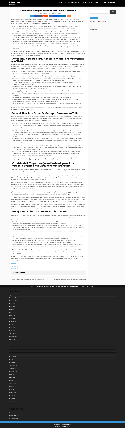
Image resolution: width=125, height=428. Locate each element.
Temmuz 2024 (13, 368)
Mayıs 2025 (12, 339)
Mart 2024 (12, 380)
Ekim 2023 (12, 395)
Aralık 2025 (12, 318)
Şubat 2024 (12, 383)
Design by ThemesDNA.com (62, 426)
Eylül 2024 (12, 363)
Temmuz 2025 (13, 333)
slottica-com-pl (13, 415)
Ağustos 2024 (13, 366)
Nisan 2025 (12, 342)
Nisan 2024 (12, 377)
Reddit (46, 16)
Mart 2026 (12, 309)
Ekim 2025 (12, 324)
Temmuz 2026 (13, 298)
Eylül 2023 (12, 398)
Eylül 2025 (12, 327)
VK (51, 16)
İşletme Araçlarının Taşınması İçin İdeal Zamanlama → (71, 279)
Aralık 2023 (12, 389)
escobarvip (14, 265)
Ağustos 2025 (13, 330)
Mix (69, 16)
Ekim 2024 (12, 360)
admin (40, 13)
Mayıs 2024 (12, 374)
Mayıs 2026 (12, 304)
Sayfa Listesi (111, 2)
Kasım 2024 (12, 357)
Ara (91, 9)
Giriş (60, 2)
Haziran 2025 (13, 336)
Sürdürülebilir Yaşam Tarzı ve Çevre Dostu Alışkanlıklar (48, 10)
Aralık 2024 (12, 354)
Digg (57, 16)
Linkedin (63, 16)
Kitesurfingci (14, 2)
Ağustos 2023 (13, 401)
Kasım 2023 (12, 392)
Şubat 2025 (12, 348)
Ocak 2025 (12, 351)
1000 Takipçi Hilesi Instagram (72, 2)
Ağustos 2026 (13, 295)
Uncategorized (57, 13)
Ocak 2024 (12, 386)
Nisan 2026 (12, 307)
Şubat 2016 (12, 404)
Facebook (38, 16)
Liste (105, 2)
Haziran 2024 (13, 371)
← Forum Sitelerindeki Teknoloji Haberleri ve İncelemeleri (27, 279)
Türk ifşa (13, 263)
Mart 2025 (12, 345)
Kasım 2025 (12, 321)
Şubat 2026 (12, 312)
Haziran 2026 (13, 301)
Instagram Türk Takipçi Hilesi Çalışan (92, 2)
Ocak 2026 (12, 315)
